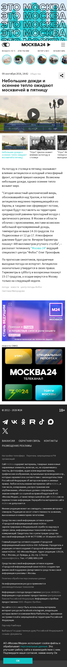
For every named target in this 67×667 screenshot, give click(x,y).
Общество (35, 74)
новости (15, 287)
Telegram (5, 422)
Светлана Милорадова (13, 291)
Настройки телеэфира (13, 455)
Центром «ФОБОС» (50, 592)
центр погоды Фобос (31, 287)
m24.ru (10, 464)
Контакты (51, 441)
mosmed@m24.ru (10, 558)
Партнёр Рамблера (11, 625)
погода (5, 287)
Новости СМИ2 (10, 345)
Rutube (32, 422)
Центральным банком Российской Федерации (31, 597)
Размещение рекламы (17, 446)
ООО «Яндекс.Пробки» (29, 602)
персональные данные (33, 646)
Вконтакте (14, 422)
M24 (20, 410)
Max (50, 422)
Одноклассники (23, 422)
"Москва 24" (38, 248)
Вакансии (8, 441)
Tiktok (41, 422)
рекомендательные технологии (18, 587)
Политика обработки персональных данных (24, 578)
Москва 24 (33, 45)
